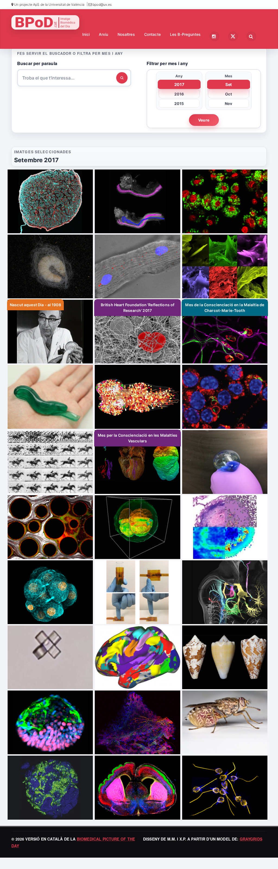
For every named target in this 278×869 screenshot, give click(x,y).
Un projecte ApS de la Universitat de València (48, 4)
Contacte (152, 34)
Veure (203, 120)
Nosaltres (126, 34)
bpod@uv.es (102, 4)
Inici (86, 34)
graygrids (251, 839)
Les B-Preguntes (185, 34)
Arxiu (103, 34)
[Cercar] (122, 78)
